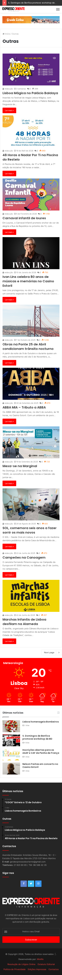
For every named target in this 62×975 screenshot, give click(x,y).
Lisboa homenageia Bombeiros (40, 721)
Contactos (53, 969)
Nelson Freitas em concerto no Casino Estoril (40, 765)
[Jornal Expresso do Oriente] (13, 9)
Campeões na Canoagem (24, 557)
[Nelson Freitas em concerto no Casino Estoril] (11, 768)
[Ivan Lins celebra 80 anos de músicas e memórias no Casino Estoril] (31, 253)
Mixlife (40, 959)
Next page (49, 652)
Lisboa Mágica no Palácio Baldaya (30, 93)
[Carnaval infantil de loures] (31, 194)
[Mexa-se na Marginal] (31, 442)
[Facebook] (24, 884)
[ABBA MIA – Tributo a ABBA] (31, 384)
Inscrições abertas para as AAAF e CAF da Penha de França (40, 751)
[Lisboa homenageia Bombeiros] (11, 726)
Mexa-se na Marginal (20, 466)
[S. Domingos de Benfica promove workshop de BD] (11, 740)
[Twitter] (31, 884)
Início (7, 33)
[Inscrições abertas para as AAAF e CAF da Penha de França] (11, 754)
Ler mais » (9, 110)
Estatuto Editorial (46, 964)
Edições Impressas (37, 969)
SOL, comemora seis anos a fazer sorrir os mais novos (30, 530)
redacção (8, 88)
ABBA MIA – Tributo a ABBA (24, 407)
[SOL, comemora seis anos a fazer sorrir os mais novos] (31, 504)
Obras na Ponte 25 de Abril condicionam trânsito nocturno (28, 346)
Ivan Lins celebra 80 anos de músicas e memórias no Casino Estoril (28, 281)
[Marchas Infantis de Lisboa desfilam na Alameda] (31, 596)
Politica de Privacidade (14, 969)
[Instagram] (38, 884)
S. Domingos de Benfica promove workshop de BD (37, 737)
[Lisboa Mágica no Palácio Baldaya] (31, 69)
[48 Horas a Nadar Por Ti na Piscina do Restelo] (31, 131)
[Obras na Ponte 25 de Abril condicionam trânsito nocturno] (31, 321)
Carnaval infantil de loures (24, 218)
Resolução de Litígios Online (21, 964)
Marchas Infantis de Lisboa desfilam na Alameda (24, 621)
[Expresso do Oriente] (31, 19)
